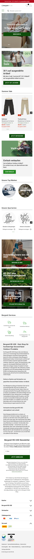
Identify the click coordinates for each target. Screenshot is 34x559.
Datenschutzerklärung (23, 287)
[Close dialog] (33, 270)
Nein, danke (22, 281)
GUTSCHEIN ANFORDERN (23, 279)
